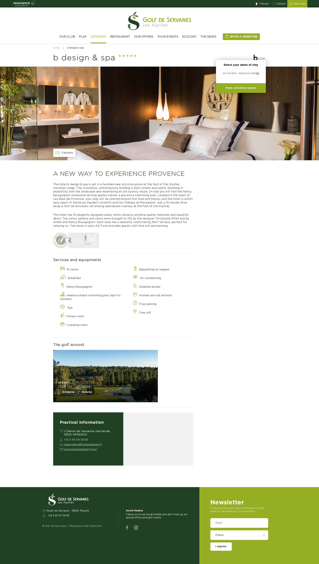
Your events (167, 36)
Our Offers (143, 36)
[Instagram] (136, 528)
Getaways (98, 36)
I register (221, 546)
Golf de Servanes (74, 387)
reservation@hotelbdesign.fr (83, 444)
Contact (281, 4)
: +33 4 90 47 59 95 (57, 516)
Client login (299, 4)
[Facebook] (127, 528)
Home (56, 48)
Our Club (67, 36)
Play (83, 36)
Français (264, 4)
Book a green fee (243, 36)
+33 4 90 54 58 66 (76, 439)
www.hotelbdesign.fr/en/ (80, 449)
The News (208, 36)
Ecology (189, 36)
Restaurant (120, 36)
